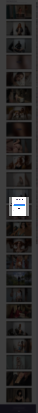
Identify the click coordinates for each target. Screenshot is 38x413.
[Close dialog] (25, 197)
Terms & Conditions (21, 210)
